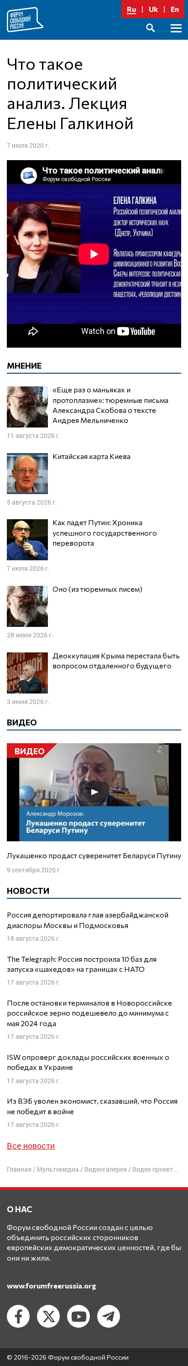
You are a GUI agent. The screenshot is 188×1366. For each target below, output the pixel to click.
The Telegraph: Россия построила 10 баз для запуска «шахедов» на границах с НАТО (82, 963)
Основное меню (176, 38)
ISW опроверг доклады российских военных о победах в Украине (88, 1062)
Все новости (31, 1145)
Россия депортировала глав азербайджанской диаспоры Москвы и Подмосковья (87, 919)
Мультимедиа (58, 1169)
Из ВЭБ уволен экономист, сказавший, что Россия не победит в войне (92, 1105)
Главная (19, 1169)
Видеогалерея (105, 1169)
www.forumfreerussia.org (51, 1285)
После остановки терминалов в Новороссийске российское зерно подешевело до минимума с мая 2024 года (89, 1012)
